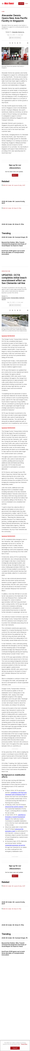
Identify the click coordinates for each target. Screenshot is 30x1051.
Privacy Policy (24, 1044)
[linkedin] (12, 43)
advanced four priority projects (14, 806)
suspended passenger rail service (15, 845)
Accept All (15, 1048)
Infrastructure (6, 271)
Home (3, 11)
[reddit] (17, 43)
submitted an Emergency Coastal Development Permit (15, 817)
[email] (20, 43)
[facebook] (10, 43)
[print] (27, 43)
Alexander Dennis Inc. (18, 32)
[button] (3, 4)
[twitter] (15, 43)
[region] (15, 1045)
